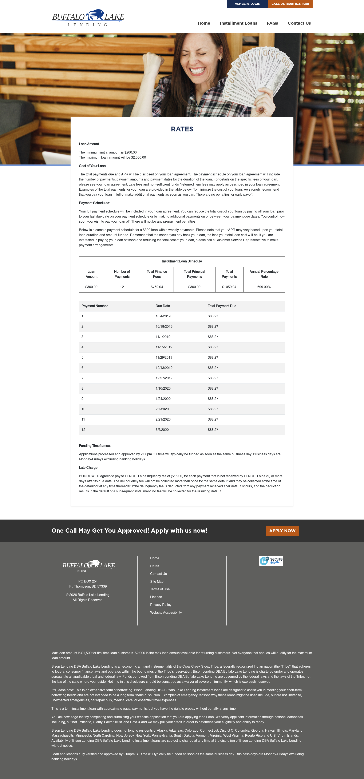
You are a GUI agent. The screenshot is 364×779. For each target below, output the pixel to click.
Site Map (156, 582)
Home (204, 23)
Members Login (247, 4)
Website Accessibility (166, 613)
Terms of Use (160, 589)
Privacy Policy (160, 605)
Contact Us (299, 23)
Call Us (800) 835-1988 (290, 4)
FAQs (272, 23)
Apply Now (282, 531)
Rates (154, 566)
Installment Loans (238, 23)
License (156, 597)
